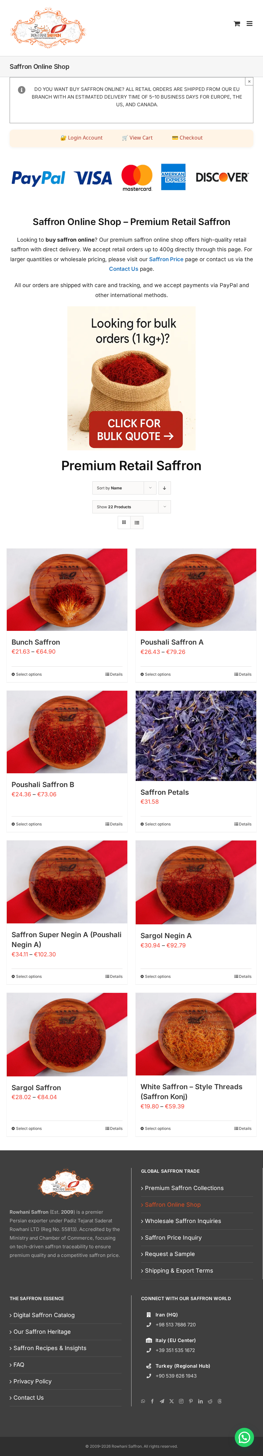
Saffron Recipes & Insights (50, 1348)
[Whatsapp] (143, 1401)
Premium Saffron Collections (184, 1188)
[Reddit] (210, 1401)
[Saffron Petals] (196, 736)
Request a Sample (170, 1254)
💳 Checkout (187, 137)
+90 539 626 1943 (176, 1376)
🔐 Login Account (81, 137)
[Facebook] (152, 1401)
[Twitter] (171, 1401)
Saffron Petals (164, 792)
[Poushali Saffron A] (196, 590)
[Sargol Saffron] (67, 1034)
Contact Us (123, 269)
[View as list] (137, 522)
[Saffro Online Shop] (131, 309)
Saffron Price (166, 259)
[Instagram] (181, 1401)
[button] (244, 1437)
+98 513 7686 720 (176, 1325)
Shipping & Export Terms (179, 1270)
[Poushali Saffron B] (67, 732)
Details (116, 674)
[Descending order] (164, 488)
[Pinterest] (191, 1401)
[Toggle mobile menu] (250, 23)
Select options (29, 674)
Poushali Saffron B (43, 784)
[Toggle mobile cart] (237, 23)
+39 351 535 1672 (175, 1350)
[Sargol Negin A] (196, 882)
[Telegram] (162, 1401)
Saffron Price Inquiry (173, 1237)
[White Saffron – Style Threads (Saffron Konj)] (196, 1034)
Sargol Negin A (166, 935)
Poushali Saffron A (172, 642)
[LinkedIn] (200, 1401)
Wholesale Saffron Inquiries (183, 1221)
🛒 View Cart (137, 137)
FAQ (18, 1364)
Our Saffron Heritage (42, 1331)
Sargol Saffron (36, 1087)
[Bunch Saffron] (67, 590)
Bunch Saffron (36, 642)
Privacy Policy (32, 1381)
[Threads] (219, 1401)
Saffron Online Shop (173, 1204)
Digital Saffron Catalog (44, 1315)
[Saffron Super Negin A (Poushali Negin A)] (67, 882)
